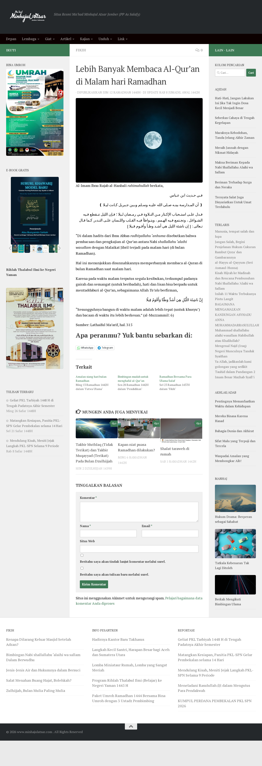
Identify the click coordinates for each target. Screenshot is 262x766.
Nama (85, 526)
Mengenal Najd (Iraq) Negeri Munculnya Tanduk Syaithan (234, 350)
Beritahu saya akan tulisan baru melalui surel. (114, 574)
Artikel (65, 38)
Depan (11, 38)
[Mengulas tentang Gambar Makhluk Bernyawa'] (46, 249)
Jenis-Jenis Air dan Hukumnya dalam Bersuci (43, 670)
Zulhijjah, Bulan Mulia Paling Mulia (35, 690)
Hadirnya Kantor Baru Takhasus (118, 639)
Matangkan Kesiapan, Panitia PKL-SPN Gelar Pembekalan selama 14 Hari (215, 657)
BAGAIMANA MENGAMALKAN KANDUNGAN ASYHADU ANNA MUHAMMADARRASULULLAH (237, 314)
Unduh (103, 38)
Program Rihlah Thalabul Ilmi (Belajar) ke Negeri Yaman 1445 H (127, 683)
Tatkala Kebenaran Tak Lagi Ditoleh (232, 565)
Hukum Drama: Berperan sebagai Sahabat (233, 519)
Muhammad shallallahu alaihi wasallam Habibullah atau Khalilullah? (234, 335)
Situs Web (87, 541)
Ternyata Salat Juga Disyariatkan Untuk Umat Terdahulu (233, 202)
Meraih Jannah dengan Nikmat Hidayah (231, 150)
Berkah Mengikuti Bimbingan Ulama (228, 601)
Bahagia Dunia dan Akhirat (234, 431)
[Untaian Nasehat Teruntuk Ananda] (33, 249)
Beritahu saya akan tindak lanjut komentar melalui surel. (123, 562)
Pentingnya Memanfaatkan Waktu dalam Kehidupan (235, 403)
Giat (48, 38)
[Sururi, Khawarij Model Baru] (27, 249)
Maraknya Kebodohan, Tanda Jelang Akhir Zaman (234, 135)
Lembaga (29, 38)
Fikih (81, 50)
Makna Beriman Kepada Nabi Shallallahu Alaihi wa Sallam (234, 167)
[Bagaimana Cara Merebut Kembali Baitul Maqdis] (15, 249)
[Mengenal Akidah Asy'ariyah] (52, 249)
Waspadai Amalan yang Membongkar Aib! (232, 458)
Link (121, 38)
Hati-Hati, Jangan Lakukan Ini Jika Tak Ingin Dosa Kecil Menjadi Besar (234, 103)
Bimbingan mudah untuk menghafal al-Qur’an (133, 379)
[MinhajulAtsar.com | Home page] (28, 17)
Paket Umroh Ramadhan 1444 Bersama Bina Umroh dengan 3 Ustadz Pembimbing (128, 698)
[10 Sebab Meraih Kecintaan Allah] (21, 249)
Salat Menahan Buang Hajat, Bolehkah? (38, 680)
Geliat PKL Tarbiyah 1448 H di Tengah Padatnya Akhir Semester (209, 642)
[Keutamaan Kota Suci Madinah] (39, 249)
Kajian (85, 38)
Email (147, 526)
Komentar (88, 498)
